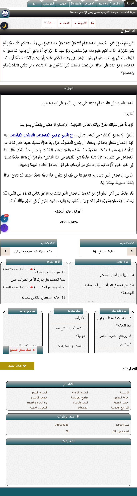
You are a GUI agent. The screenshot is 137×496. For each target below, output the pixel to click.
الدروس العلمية (38, 407)
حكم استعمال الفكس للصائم (40, 285)
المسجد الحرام (80, 392)
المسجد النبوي (39, 392)
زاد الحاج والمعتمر (37, 402)
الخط (66, 23)
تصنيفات (83, 407)
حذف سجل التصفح (21, 350)
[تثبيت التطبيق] (4, 228)
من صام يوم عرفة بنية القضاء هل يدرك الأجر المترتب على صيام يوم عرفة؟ (38, 267)
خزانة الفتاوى (121, 397)
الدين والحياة (80, 402)
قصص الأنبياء (39, 397)
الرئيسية (124, 392)
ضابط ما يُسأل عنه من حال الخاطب (103, 291)
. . (4, 492)
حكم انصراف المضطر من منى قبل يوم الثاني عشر (33, 254)
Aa (49, 22)
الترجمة (82, 23)
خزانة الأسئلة (128, 12)
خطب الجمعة (121, 402)
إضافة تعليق (15, 365)
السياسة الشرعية (110, 12)
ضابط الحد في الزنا (103, 251)
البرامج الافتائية (120, 407)
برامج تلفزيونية (79, 397)
